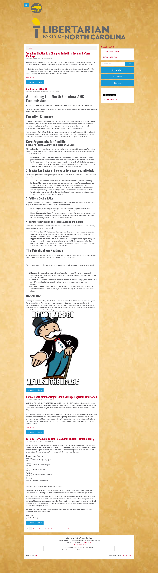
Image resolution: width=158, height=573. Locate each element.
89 (61, 528)
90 (65, 528)
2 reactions (31, 82)
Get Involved (117, 70)
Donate (117, 83)
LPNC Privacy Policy (79, 545)
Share (41, 82)
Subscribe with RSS (112, 99)
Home (30, 48)
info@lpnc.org (86, 542)
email (36, 555)
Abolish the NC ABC (36, 89)
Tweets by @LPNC (107, 47)
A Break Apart (127, 555)
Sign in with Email (111, 57)
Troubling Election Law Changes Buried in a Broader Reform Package (58, 54)
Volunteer (117, 76)
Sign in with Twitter (112, 51)
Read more (30, 77)
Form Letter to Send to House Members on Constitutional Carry (60, 439)
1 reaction (31, 390)
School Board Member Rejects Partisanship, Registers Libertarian (61, 397)
